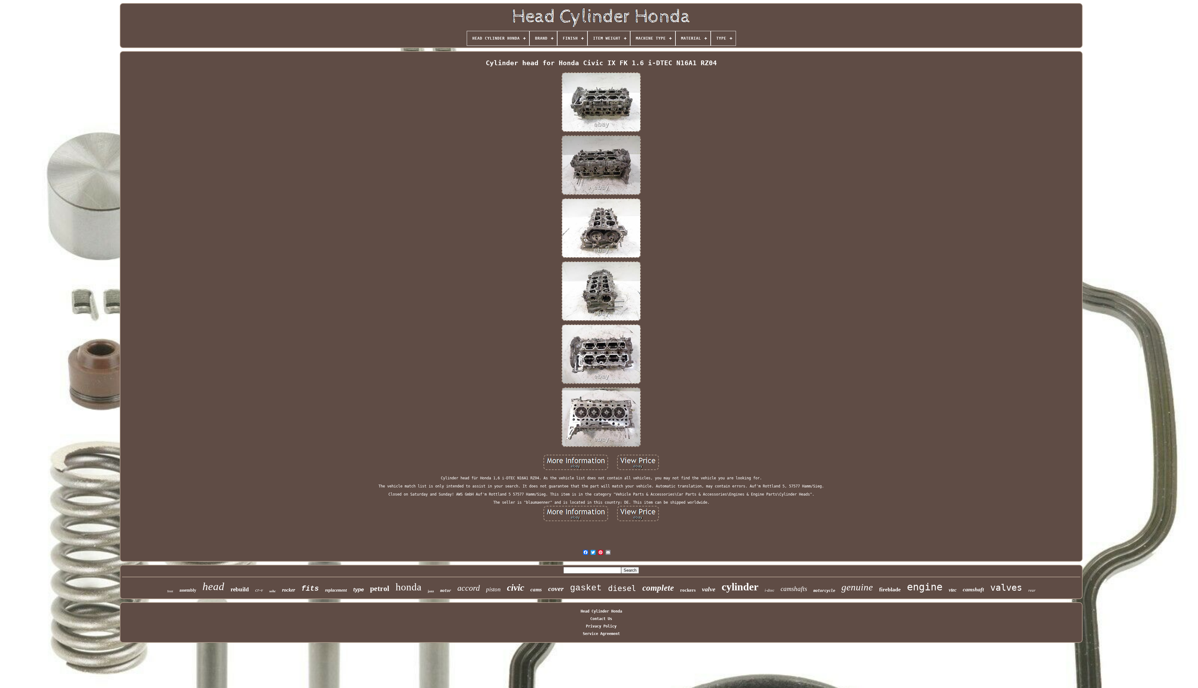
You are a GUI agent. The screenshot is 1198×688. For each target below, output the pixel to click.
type (358, 590)
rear (1031, 590)
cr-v (259, 590)
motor (445, 591)
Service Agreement (601, 634)
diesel (622, 588)
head (213, 586)
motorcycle (824, 591)
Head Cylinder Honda (601, 611)
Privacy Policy (601, 626)
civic (515, 587)
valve (708, 589)
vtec (953, 590)
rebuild (240, 589)
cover (556, 589)
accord (468, 588)
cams (536, 590)
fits (310, 589)
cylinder (740, 587)
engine (924, 587)
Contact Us (601, 619)
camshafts (794, 589)
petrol (379, 588)
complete (658, 588)
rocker (288, 590)
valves (1006, 587)
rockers (688, 590)
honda (408, 587)
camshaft (973, 589)
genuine (857, 587)
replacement (336, 590)
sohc (272, 591)
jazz (431, 591)
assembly (187, 590)
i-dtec (769, 590)
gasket (586, 588)
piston (493, 589)
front (170, 591)
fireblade (890, 589)
